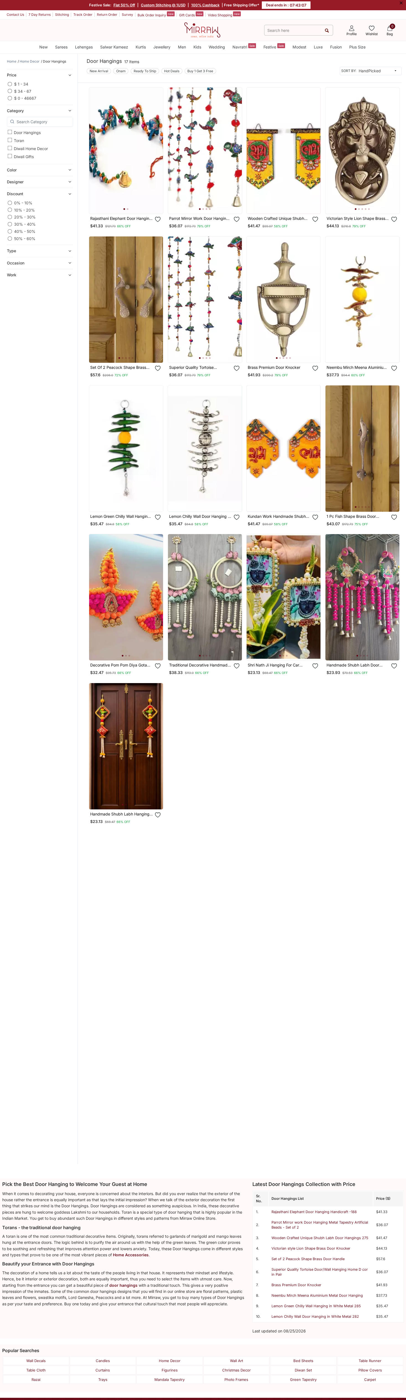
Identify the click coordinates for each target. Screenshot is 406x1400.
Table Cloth (36, 1370)
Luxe (318, 47)
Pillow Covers (370, 1370)
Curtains (102, 1370)
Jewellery (161, 47)
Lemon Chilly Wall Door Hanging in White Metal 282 (315, 1316)
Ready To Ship (145, 71)
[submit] (327, 30)
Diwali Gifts (24, 156)
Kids (197, 47)
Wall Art (236, 1360)
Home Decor (169, 1360)
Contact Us (15, 14)
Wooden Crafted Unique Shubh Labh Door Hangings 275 (319, 1238)
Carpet (370, 1379)
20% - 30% (25, 217)
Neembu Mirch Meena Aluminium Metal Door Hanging (317, 1295)
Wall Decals (36, 1360)
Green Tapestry (303, 1379)
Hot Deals (171, 71)
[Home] (202, 29)
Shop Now (130, 204)
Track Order (82, 14)
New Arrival (99, 71)
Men (182, 47)
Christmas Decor (236, 1370)
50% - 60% (24, 238)
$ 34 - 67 (22, 91)
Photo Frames (236, 1379)
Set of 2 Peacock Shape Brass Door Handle (308, 1259)
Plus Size (357, 47)
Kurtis (141, 47)
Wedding (217, 47)
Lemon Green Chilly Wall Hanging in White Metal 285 (316, 1306)
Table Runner (370, 1360)
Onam (121, 71)
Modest (299, 47)
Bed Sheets (303, 1360)
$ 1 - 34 (21, 84)
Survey (127, 14)
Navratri (243, 46)
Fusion (336, 47)
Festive (273, 46)
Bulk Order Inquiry (156, 14)
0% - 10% (23, 202)
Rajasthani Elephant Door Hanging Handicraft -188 (314, 1212)
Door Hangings (27, 132)
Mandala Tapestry (169, 1379)
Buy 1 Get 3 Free (200, 71)
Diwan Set (303, 1370)
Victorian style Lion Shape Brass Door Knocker (310, 1248)
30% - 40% (25, 224)
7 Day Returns (40, 14)
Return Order (107, 14)
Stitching (62, 14)
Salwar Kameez (114, 47)
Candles (103, 1360)
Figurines (170, 1370)
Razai (36, 1379)
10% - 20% (24, 209)
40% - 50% (24, 231)
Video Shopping (224, 14)
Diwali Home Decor (31, 148)
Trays (102, 1379)
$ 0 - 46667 (25, 98)
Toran (19, 140)
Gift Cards (190, 14)
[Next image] (156, 150)
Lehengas (84, 47)
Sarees (61, 47)
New (43, 47)
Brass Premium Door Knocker (296, 1285)
